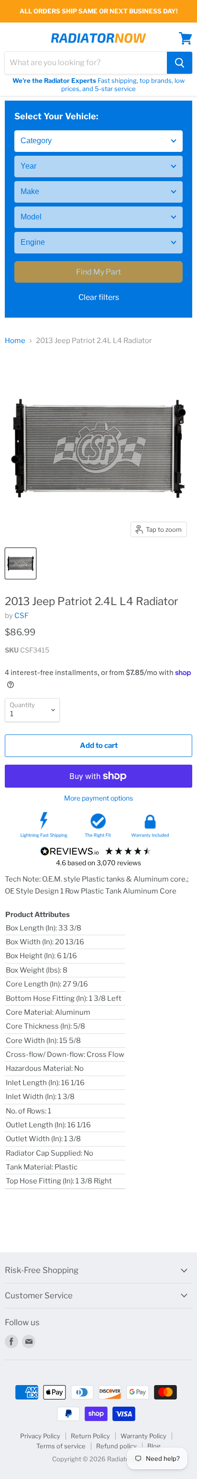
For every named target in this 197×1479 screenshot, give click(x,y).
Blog (154, 1446)
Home (15, 341)
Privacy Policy (40, 1436)
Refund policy (116, 1446)
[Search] (179, 63)
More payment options (98, 798)
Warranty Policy (143, 1436)
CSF (21, 615)
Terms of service (61, 1446)
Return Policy (90, 1436)
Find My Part (98, 271)
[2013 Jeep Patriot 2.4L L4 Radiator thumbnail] (20, 563)
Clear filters (98, 297)
